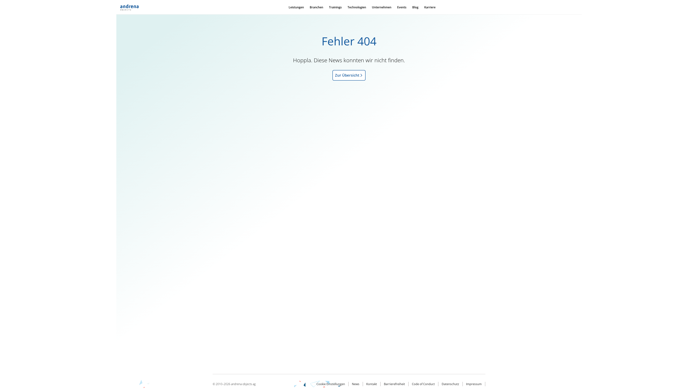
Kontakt (371, 384)
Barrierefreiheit (394, 384)
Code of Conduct (423, 384)
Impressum (474, 384)
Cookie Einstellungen (330, 384)
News (355, 384)
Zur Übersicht (347, 75)
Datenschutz (450, 384)
